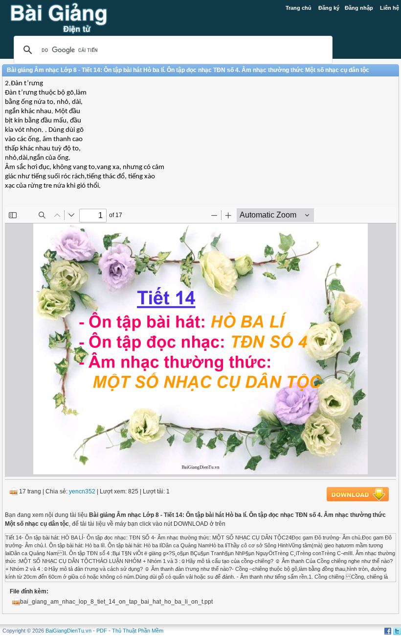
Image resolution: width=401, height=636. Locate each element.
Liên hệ (389, 8)
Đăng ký (328, 8)
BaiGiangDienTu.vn (68, 631)
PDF (101, 631)
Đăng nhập (359, 8)
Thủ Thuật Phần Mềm (137, 631)
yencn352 (82, 491)
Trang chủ (299, 8)
